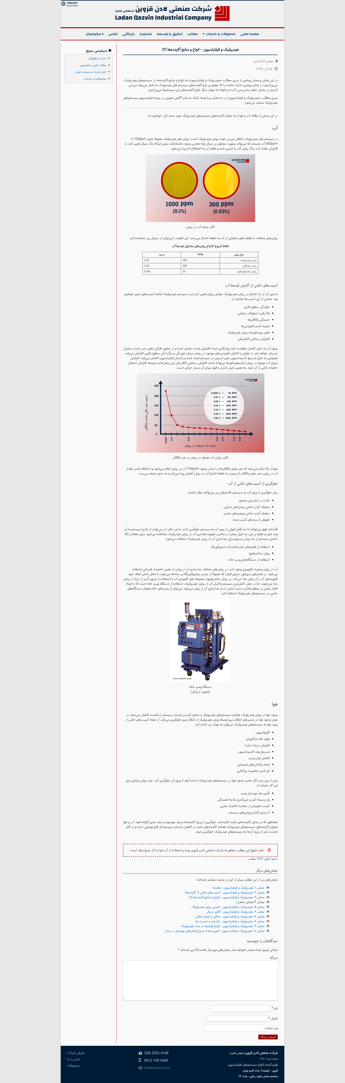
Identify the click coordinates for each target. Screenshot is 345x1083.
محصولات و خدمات (221, 34)
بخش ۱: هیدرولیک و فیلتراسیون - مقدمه (238, 887)
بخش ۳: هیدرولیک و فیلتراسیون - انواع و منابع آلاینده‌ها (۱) (226, 897)
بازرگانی (128, 34)
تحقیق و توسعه (169, 34)
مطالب (192, 34)
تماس (113, 34)
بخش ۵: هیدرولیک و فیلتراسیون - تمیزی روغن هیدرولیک (227, 906)
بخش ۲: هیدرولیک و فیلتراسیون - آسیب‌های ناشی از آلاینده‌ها (224, 892)
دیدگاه (274, 957)
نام (275, 1008)
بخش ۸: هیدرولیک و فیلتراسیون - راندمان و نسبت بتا (230, 921)
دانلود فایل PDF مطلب (263, 858)
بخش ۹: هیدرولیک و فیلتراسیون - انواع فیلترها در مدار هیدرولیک (222, 926)
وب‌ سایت (271, 1028)
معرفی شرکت (76, 1052)
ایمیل (273, 1018)
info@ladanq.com (157, 1067)
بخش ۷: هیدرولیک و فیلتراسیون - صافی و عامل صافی (229, 916)
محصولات (73, 1065)
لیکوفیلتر (93, 34)
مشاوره (146, 34)
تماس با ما (73, 1059)
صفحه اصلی (249, 34)
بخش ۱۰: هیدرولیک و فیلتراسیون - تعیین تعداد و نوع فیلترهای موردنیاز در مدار (214, 930)
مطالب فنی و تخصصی (93, 65)
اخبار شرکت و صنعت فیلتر (90, 72)
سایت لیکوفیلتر (97, 58)
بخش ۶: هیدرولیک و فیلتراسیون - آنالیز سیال (235, 911)
